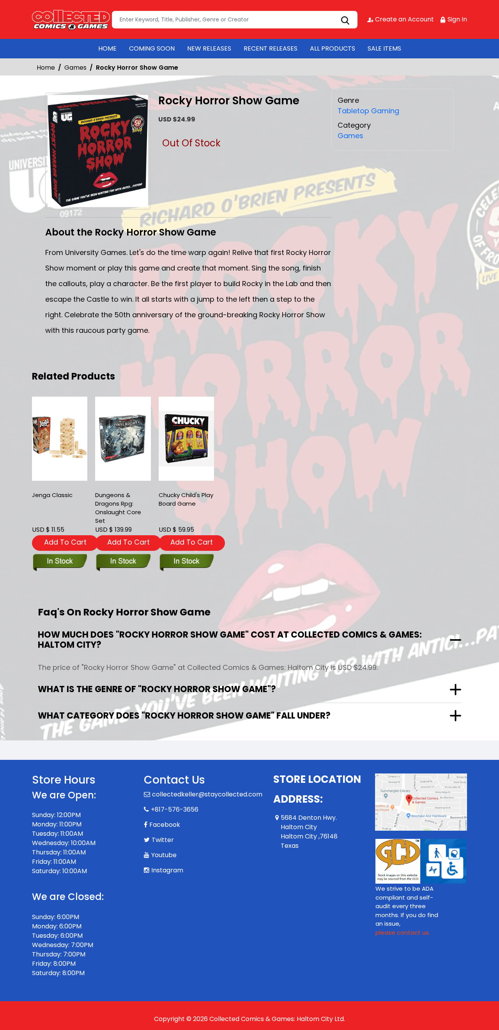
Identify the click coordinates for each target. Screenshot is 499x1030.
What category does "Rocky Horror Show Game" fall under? (184, 716)
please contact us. (402, 932)
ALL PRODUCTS (332, 48)
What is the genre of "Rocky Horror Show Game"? (157, 689)
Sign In (456, 19)
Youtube (164, 855)
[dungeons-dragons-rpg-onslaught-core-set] (122, 439)
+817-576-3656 (174, 809)
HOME (107, 48)
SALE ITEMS (384, 48)
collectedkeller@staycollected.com (207, 794)
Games (75, 67)
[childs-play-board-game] (186, 439)
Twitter (163, 839)
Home (46, 67)
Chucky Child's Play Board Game (186, 499)
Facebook (164, 824)
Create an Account (403, 19)
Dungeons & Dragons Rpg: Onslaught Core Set (118, 508)
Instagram (167, 870)
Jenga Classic (52, 495)
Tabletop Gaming (368, 111)
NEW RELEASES (209, 48)
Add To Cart (65, 542)
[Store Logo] (71, 19)
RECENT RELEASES (270, 48)
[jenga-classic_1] (59, 439)
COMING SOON (152, 48)
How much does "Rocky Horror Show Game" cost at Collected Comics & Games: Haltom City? (230, 640)
